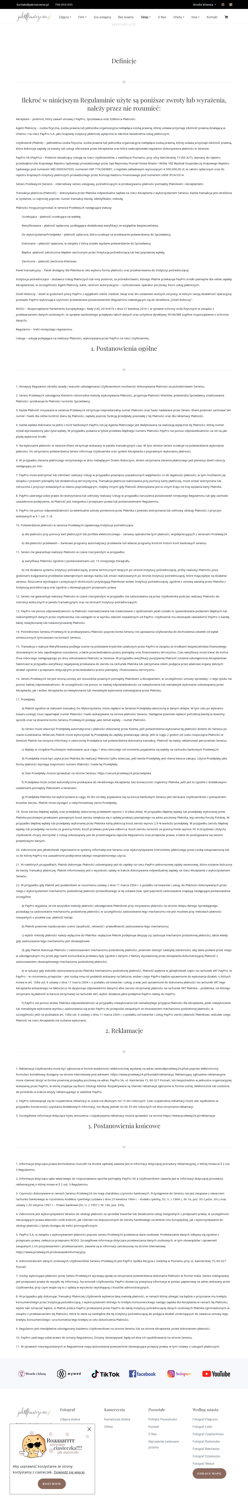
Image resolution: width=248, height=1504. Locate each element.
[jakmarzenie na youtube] (216, 1374)
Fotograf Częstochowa (208, 1434)
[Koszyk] (226, 16)
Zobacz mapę (209, 1473)
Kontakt (212, 17)
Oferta (177, 17)
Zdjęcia (64, 17)
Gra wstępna (102, 17)
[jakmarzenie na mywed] (68, 1374)
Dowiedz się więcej (69, 1472)
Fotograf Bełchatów (206, 1449)
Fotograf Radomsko (206, 1441)
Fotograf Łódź (202, 1427)
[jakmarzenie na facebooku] (231, 4)
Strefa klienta (203, 4)
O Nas (162, 17)
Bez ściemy (126, 17)
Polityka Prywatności (162, 1419)
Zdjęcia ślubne (70, 1419)
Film (81, 17)
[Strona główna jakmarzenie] (33, 17)
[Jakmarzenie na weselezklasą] (31, 1374)
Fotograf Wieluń (203, 1464)
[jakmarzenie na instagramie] (223, 4)
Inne (194, 17)
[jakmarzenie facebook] (142, 1374)
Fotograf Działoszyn (206, 1456)
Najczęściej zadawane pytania (163, 1444)
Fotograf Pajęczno (205, 1419)
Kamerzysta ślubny (117, 1419)
